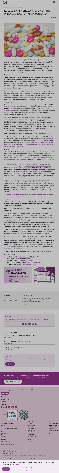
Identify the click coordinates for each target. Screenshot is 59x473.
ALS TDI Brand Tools (6, 443)
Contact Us (3, 439)
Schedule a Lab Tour (6, 441)
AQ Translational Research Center (9, 428)
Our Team (3, 434)
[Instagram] (9, 407)
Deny (29, 469)
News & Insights (53, 425)
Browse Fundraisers (33, 427)
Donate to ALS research (13, 381)
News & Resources (7, 7)
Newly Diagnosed (32, 438)
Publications (4, 427)
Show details (52, 469)
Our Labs (3, 425)
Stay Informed (10, 364)
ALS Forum (51, 428)
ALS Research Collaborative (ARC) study (24, 257)
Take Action (31, 422)
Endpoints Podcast (53, 430)
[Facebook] (2, 407)
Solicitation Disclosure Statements (37, 455)
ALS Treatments (32, 436)
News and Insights (17, 7)
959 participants (26, 93)
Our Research (4, 422)
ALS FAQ (30, 439)
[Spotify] (16, 407)
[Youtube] (12, 407)
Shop (50, 432)
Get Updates (31, 428)
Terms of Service (14, 455)
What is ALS (31, 434)
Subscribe (5, 393)
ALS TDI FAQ (4, 436)
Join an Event (31, 425)
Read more (7, 337)
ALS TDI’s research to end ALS (24, 260)
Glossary (30, 441)
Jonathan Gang (13, 300)
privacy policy (15, 464)
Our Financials (4, 438)
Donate (30, 423)
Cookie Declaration (23, 455)
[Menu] (54, 2)
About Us (3, 431)
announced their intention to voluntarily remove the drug (26, 233)
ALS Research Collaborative (7, 423)
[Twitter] (6, 407)
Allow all (6, 469)
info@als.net (4, 401)
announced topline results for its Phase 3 (30, 229)
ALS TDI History (4, 433)
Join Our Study (31, 430)
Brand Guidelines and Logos (7, 444)
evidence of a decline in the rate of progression (24, 215)
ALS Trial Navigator (53, 423)
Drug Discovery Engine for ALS (16, 246)
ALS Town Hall (52, 427)
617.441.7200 (5, 399)
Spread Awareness (32, 432)
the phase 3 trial (21, 164)
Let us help (25, 305)
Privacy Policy (6, 455)
